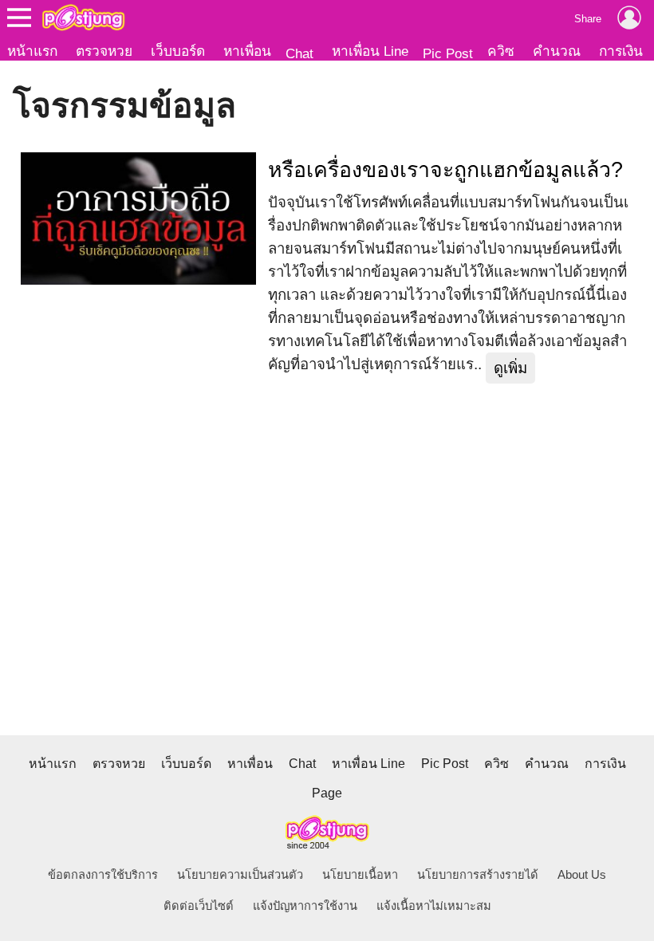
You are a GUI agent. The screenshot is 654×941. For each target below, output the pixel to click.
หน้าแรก (32, 51)
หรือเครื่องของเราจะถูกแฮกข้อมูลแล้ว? (445, 170)
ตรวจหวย (104, 51)
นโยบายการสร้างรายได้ (477, 874)
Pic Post (448, 53)
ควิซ (500, 51)
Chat (299, 53)
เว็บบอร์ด (178, 51)
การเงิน (621, 51)
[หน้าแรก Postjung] (83, 17)
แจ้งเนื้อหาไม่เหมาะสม (433, 906)
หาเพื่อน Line (370, 51)
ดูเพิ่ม (510, 368)
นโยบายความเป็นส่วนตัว (240, 874)
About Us (581, 874)
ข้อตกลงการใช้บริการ (103, 874)
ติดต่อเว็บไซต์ (199, 906)
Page (327, 793)
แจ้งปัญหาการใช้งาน (305, 906)
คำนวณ (557, 51)
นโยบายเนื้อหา (360, 874)
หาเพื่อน (247, 51)
